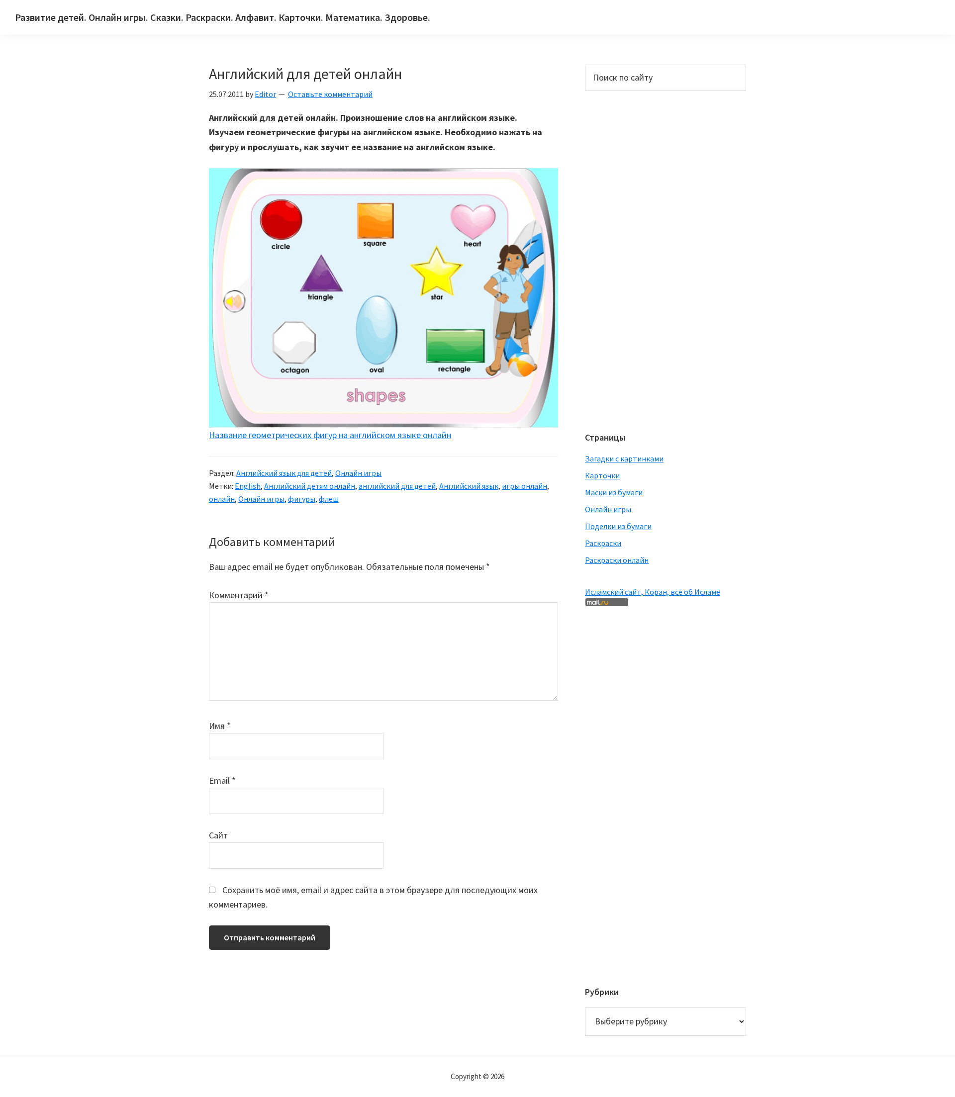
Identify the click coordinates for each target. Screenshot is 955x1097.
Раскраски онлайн (617, 560)
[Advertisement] (625, 260)
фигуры (301, 499)
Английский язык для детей (284, 473)
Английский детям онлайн (309, 486)
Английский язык (468, 486)
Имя (220, 725)
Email (222, 780)
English (248, 486)
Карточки (602, 475)
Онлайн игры (358, 473)
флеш (329, 499)
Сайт (218, 835)
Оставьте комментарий (330, 94)
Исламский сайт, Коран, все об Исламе (652, 592)
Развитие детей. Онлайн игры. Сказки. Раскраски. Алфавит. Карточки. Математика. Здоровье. (222, 17)
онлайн (222, 499)
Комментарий (239, 595)
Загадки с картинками (624, 458)
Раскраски (603, 543)
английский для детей (397, 486)
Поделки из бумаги (618, 526)
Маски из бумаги (614, 492)
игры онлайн (524, 486)
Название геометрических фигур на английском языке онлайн (330, 435)
